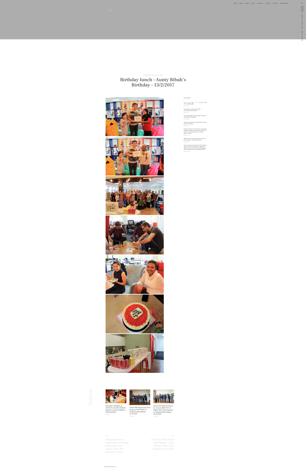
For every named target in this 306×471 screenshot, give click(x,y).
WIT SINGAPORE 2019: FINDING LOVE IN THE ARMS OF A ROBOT (195, 116)
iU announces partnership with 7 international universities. (192, 109)
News (247, 3)
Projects (260, 3)
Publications (284, 3)
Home (235, 3)
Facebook (302, 22)
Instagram (302, 16)
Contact (275, 3)
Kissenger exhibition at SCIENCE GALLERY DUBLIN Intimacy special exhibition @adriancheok (116, 409)
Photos (267, 3)
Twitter (302, 27)
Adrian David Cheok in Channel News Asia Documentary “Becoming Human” (195, 139)
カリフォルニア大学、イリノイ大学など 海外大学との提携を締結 (195, 103)
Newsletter (302, 38)
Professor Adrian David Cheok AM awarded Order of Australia (195, 123)
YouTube (302, 32)
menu (302, 3)
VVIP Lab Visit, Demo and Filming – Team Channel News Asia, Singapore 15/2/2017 (162, 444)
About (241, 3)
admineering (147, 75)
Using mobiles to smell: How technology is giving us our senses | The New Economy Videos (117, 446)
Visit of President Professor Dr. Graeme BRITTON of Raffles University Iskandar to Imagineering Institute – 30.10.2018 (163, 410)
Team (253, 3)
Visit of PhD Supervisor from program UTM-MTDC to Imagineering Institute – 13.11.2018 (139, 411)
